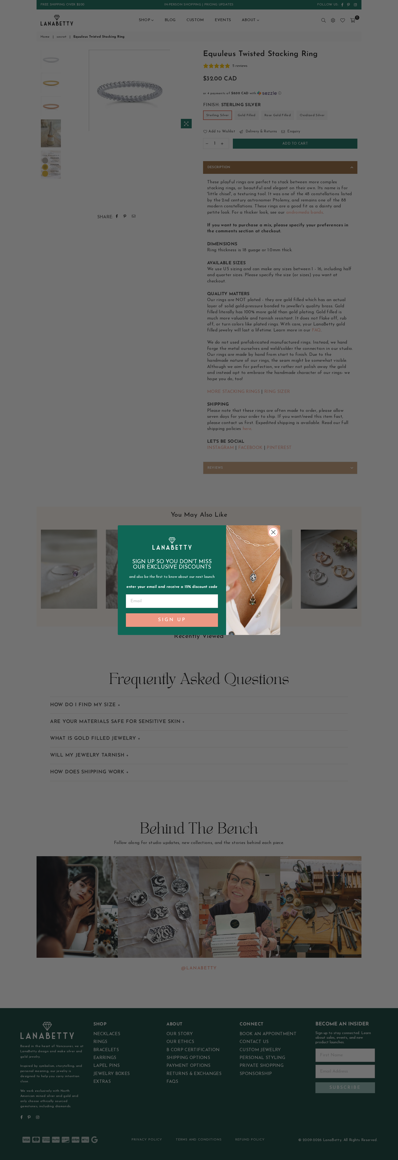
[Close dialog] (273, 532)
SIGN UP (172, 620)
